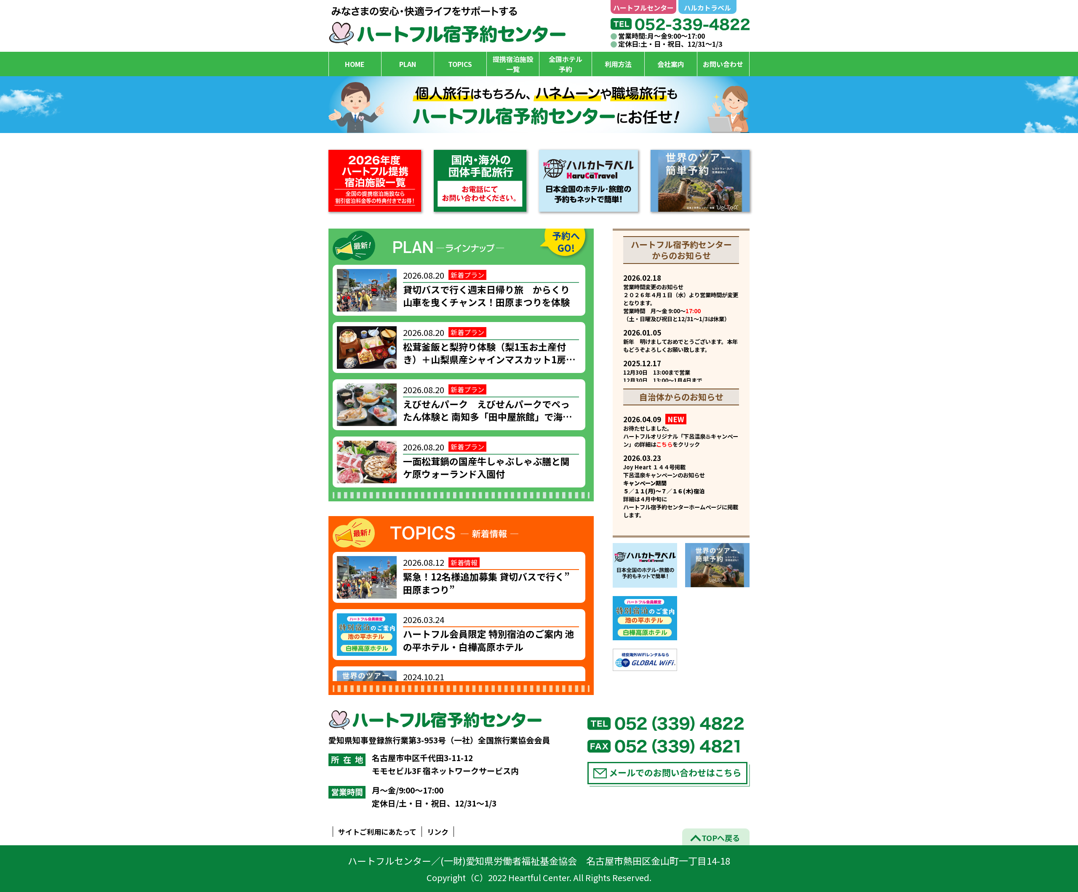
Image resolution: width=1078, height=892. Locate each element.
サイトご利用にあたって (377, 831)
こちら (664, 444)
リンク (437, 831)
